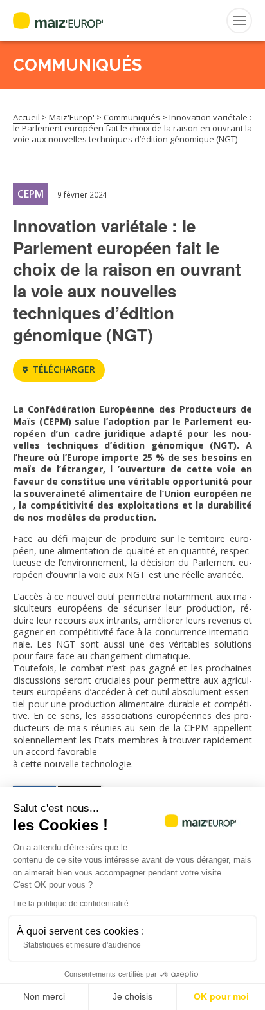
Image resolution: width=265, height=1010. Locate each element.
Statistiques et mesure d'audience (82, 944)
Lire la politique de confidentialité (71, 903)
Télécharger (63, 369)
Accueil (26, 117)
